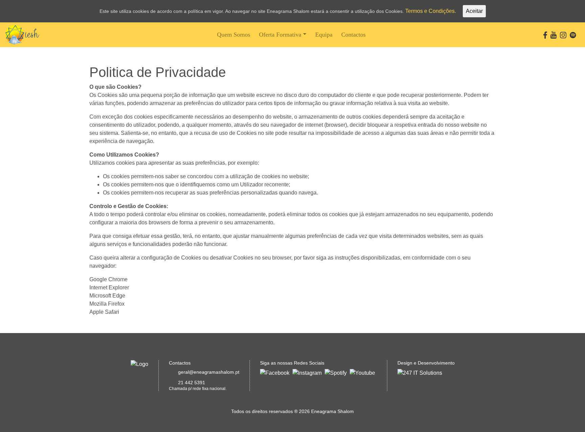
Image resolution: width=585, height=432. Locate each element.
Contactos (353, 34)
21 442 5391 (191, 382)
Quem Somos (233, 34)
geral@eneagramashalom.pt (208, 372)
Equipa (323, 34)
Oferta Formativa (280, 34)
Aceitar (474, 11)
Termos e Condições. (430, 11)
